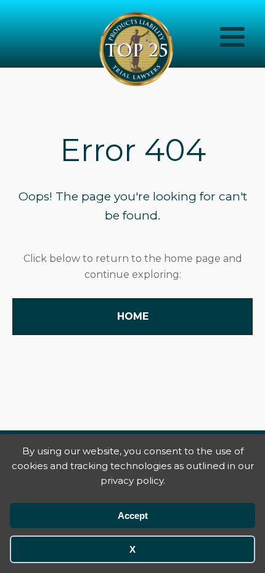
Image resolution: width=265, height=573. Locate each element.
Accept (133, 515)
